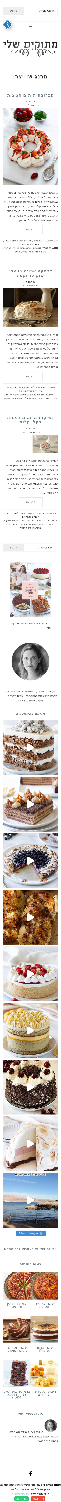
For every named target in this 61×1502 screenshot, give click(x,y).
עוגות (26, 387)
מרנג (28, 248)
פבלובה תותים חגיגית (30, 95)
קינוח (43, 251)
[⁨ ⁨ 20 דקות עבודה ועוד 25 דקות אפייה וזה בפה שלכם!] (30, 860)
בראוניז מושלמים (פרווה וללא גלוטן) (16, 1394)
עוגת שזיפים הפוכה (44, 1305)
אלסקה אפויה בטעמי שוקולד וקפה (31, 273)
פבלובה (7, 248)
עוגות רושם (17, 387)
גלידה (23, 394)
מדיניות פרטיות (20, 1494)
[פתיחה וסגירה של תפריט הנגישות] (8, 25)
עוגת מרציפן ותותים (16, 1305)
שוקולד (7, 398)
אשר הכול (21, 1498)
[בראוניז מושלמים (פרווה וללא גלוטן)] (16, 1374)
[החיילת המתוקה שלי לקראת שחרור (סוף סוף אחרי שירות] (30, 1200)
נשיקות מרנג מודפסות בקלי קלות (30, 420)
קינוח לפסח (34, 251)
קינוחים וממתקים (30, 244)
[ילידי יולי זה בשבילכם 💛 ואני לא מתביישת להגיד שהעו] (30, 1030)
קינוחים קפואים (26, 391)
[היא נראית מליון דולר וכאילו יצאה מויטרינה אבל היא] (30, 973)
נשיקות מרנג (48, 524)
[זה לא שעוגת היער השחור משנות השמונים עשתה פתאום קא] (30, 1087)
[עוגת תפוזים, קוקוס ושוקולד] (16, 1330)
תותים (18, 251)
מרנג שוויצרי (19, 248)
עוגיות (9, 513)
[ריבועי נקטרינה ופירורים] (44, 1374)
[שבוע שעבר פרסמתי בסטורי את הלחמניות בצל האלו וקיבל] (30, 917)
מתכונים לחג (25, 240)
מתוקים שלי (30, 48)
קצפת (24, 251)
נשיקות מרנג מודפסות (30, 524)
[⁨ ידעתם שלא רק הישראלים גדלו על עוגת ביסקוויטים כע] (30, 804)
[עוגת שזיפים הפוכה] (44, 1286)
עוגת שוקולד (43, 398)
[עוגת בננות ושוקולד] (44, 1330)
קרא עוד (31, 229)
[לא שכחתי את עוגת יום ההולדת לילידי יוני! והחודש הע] (30, 1143)
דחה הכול (38, 1498)
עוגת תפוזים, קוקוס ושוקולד (17, 1349)
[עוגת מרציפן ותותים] (16, 1286)
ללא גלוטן (37, 240)
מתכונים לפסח (11, 240)
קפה (14, 398)
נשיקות (7, 520)
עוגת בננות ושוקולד (44, 1349)
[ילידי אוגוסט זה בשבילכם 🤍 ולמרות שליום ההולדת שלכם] (30, 747)
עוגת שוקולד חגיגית (26, 398)
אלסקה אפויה (34, 394)
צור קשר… (42, 1441)
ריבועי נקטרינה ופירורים (44, 1393)
